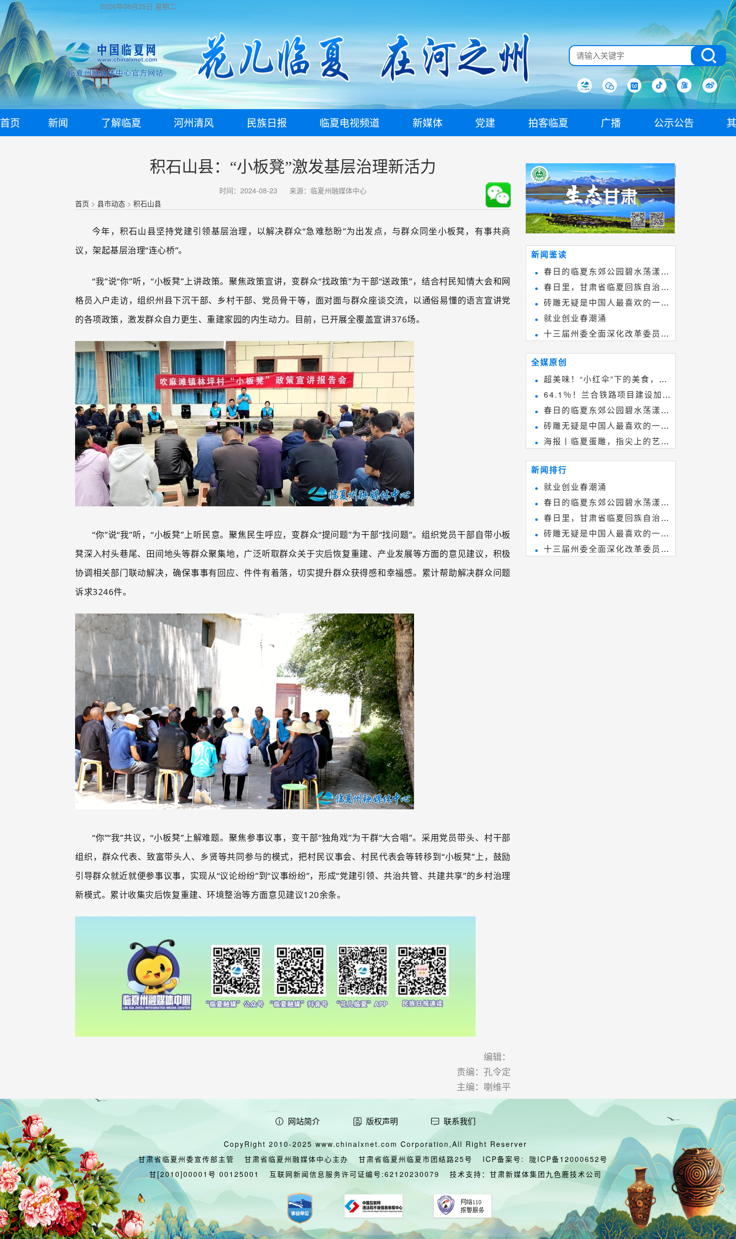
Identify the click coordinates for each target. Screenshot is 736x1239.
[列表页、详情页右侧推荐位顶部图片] (601, 200)
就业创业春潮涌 (575, 318)
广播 (611, 122)
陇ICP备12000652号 (568, 1159)
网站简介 (304, 1121)
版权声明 (382, 1121)
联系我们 (460, 1121)
